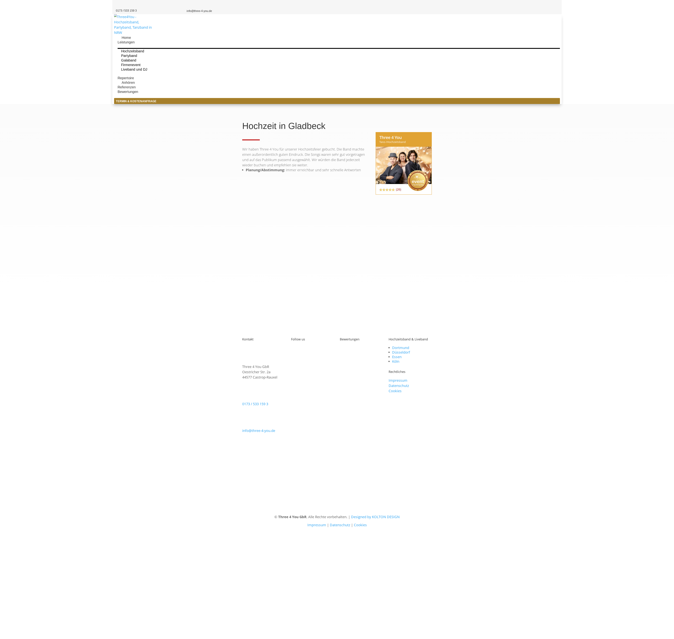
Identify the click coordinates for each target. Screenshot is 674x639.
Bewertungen (128, 92)
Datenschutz (399, 385)
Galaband (128, 60)
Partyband (129, 56)
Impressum (398, 380)
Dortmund (400, 347)
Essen (397, 356)
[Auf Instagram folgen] (537, 4)
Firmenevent (131, 65)
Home (124, 38)
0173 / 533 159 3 (255, 404)
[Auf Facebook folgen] (546, 4)
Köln (395, 361)
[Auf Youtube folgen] (555, 4)
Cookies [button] (395, 391)
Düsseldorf (401, 352)
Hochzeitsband (132, 51)
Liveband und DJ (134, 69)
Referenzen (127, 87)
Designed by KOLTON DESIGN (375, 516)
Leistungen (126, 42)
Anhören (126, 82)
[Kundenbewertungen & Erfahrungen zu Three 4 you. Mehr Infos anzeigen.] (404, 267)
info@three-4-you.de (258, 430)
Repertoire (126, 78)
